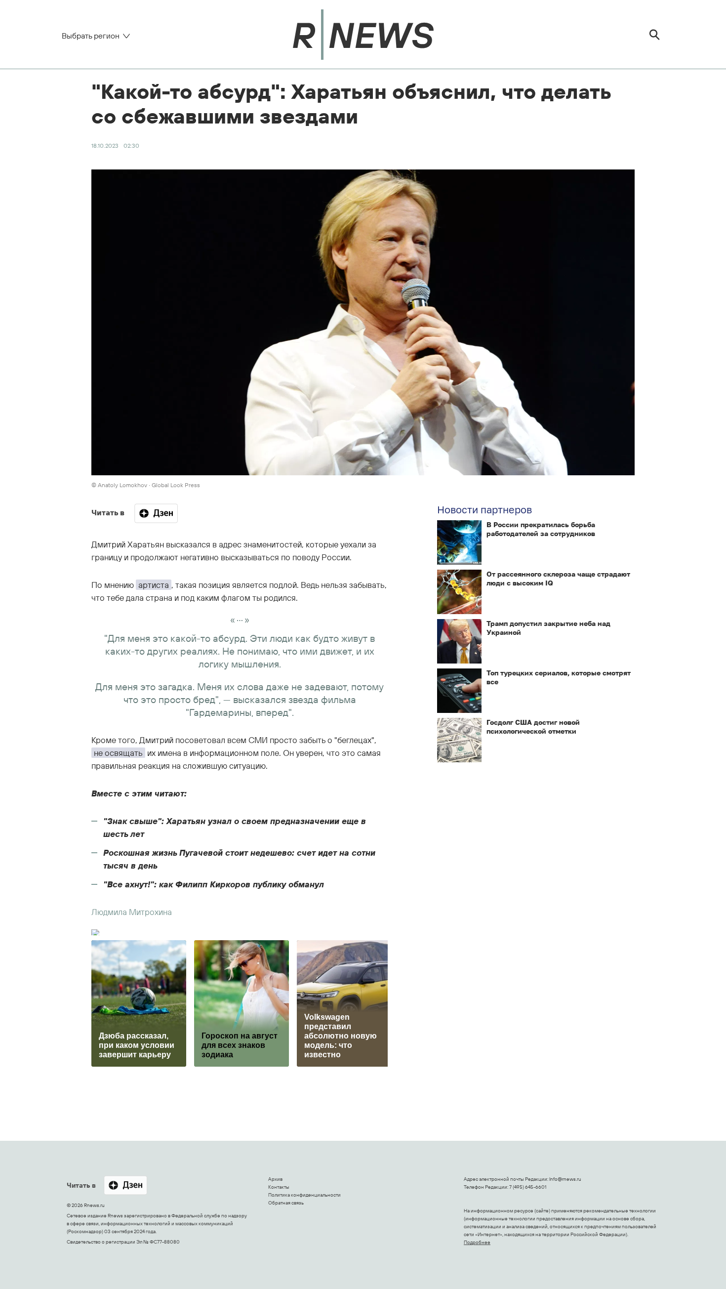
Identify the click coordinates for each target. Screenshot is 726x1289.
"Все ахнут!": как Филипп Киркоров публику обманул (213, 884)
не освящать (118, 753)
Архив (275, 1179)
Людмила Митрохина (131, 912)
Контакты (278, 1187)
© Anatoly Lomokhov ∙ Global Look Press (145, 485)
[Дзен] (156, 513)
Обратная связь (286, 1203)
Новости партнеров (484, 509)
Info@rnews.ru (565, 1179)
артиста (153, 585)
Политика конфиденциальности (304, 1195)
